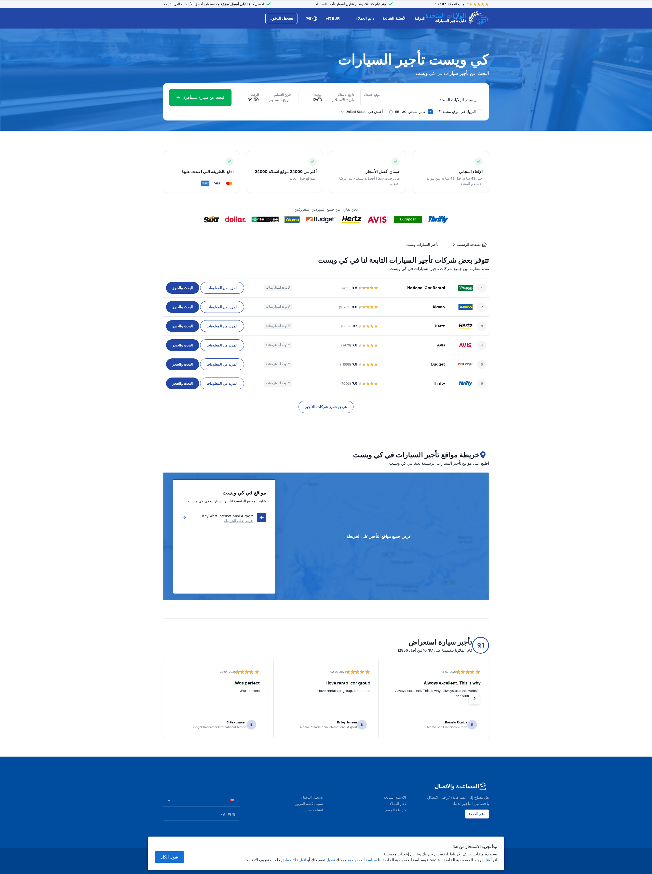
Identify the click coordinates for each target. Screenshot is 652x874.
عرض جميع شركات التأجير (326, 407)
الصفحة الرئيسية (469, 245)
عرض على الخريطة (238, 521)
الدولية (420, 18)
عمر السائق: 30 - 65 (410, 112)
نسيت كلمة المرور (309, 804)
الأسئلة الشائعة (394, 18)
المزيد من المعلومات (222, 287)
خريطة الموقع (395, 810)
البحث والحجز (182, 287)
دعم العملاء (365, 18)
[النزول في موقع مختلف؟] (480, 111)
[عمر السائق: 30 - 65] (430, 111)
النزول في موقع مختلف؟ (458, 112)
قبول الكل (169, 857)
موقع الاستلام (372, 94)
